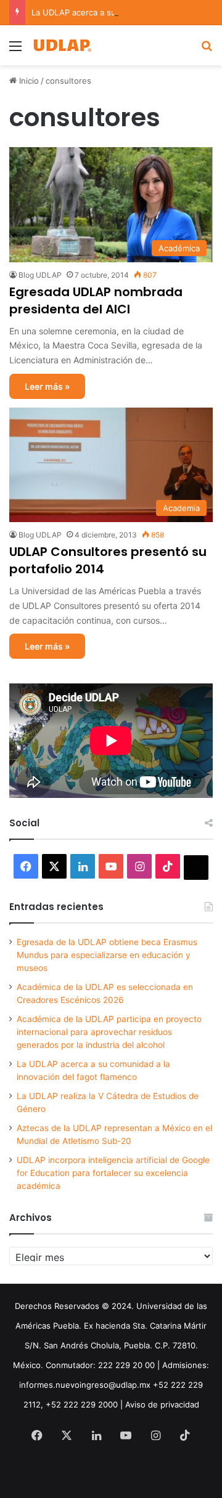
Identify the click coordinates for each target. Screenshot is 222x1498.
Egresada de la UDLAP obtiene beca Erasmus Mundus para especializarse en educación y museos (107, 955)
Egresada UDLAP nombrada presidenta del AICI (96, 300)
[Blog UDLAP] (61, 45)
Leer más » (47, 386)
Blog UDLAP (40, 275)
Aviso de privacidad (162, 1404)
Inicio (28, 81)
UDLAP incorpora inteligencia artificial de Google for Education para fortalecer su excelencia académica (113, 1173)
